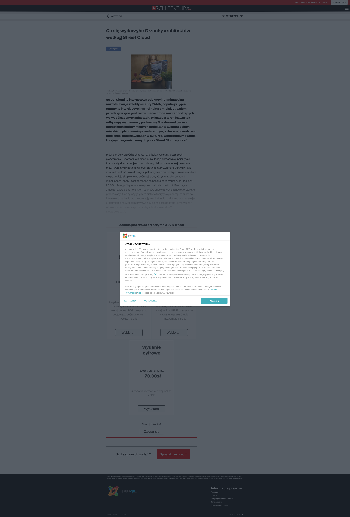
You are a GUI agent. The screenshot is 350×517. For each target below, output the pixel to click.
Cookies (141, 292)
